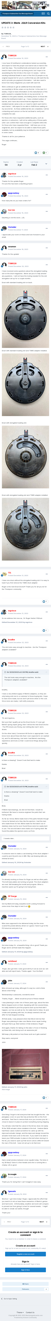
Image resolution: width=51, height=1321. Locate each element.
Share (26, 1284)
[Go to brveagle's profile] (4, 1175)
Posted (18, 58)
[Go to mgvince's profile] (4, 175)
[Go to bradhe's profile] (4, 641)
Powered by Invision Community (25, 1317)
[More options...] (46, 57)
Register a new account (25, 1254)
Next (43, 46)
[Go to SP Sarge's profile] (4, 897)
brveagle (12, 1174)
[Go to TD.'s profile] (4, 574)
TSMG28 (7, 34)
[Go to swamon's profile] (4, 248)
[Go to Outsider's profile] (4, 228)
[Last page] (48, 46)
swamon (12, 246)
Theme (20, 1312)
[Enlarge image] (25, 316)
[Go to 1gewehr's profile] (4, 1192)
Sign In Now (25, 1270)
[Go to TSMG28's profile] (4, 57)
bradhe (31, 672)
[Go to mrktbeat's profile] (4, 962)
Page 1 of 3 (25, 46)
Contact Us (30, 1312)
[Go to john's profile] (4, 982)
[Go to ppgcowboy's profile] (4, 194)
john (10, 980)
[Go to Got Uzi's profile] (4, 211)
